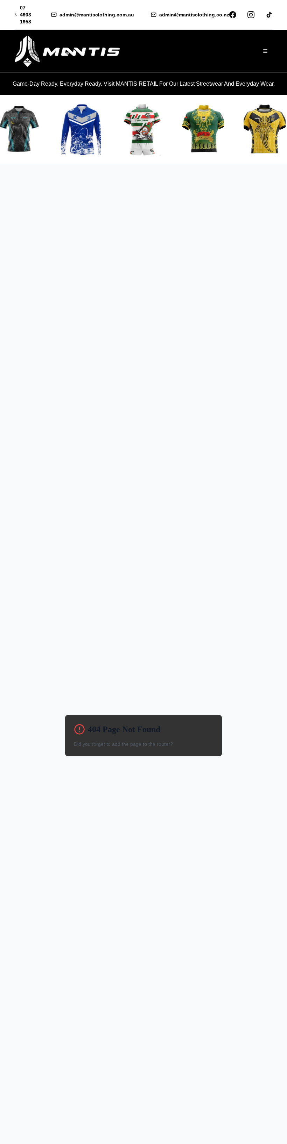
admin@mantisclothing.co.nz (194, 14)
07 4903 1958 (25, 14)
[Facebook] (232, 14)
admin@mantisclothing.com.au (96, 14)
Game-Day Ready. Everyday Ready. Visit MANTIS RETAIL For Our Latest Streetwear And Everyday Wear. (144, 84)
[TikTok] (269, 14)
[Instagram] (250, 14)
